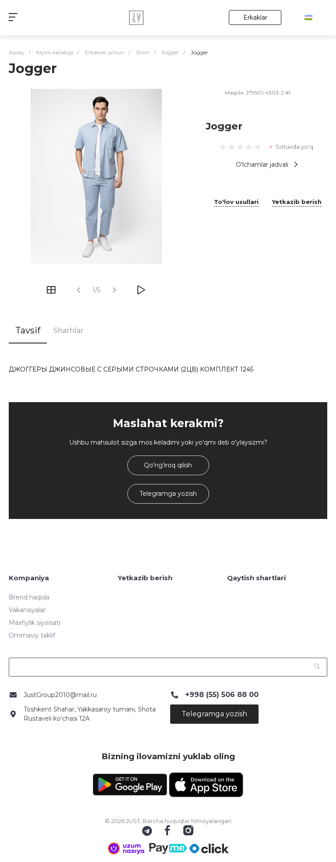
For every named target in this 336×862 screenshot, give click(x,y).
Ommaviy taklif (32, 635)
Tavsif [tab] (27, 330)
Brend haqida (29, 597)
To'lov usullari (236, 202)
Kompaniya (29, 578)
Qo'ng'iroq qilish (168, 465)
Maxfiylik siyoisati (34, 623)
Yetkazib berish (297, 202)
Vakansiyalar (27, 610)
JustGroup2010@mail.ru (60, 695)
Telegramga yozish (168, 494)
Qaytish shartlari (256, 578)
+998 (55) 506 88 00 (222, 694)
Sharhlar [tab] (68, 330)
